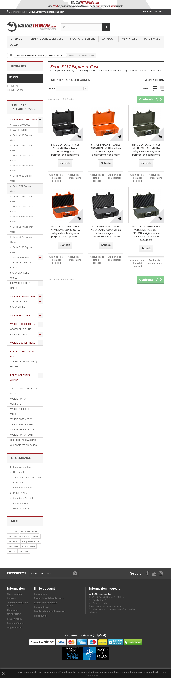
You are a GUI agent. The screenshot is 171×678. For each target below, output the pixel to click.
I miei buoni (40, 615)
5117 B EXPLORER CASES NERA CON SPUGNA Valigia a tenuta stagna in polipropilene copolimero (106, 231)
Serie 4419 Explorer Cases (21, 168)
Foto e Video (152, 38)
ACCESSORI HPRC (19, 301)
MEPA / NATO (129, 38)
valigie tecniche (30, 541)
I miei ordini (40, 594)
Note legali (18, 472)
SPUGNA (13, 546)
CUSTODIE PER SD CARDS (23, 445)
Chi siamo (16, 38)
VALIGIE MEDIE (20, 130)
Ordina (51, 88)
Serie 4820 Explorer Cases (21, 178)
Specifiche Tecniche (82, 38)
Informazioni (21, 458)
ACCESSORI (28, 546)
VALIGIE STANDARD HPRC (23, 296)
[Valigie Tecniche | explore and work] (31, 27)
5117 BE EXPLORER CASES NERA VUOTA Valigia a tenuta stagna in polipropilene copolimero (65, 149)
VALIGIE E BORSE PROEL (22, 343)
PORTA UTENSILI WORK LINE (22, 354)
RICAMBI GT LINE (19, 334)
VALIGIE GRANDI (20, 257)
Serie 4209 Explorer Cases (21, 137)
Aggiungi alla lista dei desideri (56, 177)
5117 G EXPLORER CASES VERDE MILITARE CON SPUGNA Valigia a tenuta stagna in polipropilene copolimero (146, 233)
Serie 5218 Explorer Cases (21, 229)
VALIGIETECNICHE (19, 536)
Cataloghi (108, 38)
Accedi (158, 11)
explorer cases (29, 531)
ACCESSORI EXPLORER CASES (21, 265)
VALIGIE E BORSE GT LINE (23, 324)
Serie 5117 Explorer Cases (21, 188)
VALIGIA (24, 551)
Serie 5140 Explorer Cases (21, 219)
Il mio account (44, 588)
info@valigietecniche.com (108, 606)
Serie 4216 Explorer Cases (21, 148)
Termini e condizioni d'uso (46, 38)
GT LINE (17, 90)
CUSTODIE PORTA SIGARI (23, 440)
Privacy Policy (20, 503)
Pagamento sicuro (22, 487)
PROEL (12, 551)
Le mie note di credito (45, 602)
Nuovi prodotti (14, 594)
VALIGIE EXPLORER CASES (23, 119)
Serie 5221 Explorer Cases (21, 199)
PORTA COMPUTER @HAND (20, 377)
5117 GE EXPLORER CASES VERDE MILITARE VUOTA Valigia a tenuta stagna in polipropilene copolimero (146, 149)
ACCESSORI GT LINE (20, 329)
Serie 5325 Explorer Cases (21, 239)
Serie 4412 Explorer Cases (21, 158)
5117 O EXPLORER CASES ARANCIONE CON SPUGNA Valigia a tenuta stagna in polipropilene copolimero (65, 231)
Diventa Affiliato (21, 508)
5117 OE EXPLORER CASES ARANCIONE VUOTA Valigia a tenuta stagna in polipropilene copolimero (106, 149)
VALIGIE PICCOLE (21, 125)
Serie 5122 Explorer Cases (21, 209)
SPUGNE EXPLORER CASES (20, 275)
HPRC (36, 536)
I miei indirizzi (41, 607)
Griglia (155, 91)
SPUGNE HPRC (17, 307)
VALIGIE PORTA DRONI (21, 419)
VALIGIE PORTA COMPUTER (18, 401)
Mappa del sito (14, 627)
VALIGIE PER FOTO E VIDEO (20, 411)
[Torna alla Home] (10, 55)
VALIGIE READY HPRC (21, 315)
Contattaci (147, 11)
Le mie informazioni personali (49, 611)
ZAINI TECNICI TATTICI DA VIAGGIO (23, 391)
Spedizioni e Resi (22, 467)
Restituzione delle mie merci (49, 598)
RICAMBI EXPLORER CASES (20, 285)
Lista (162, 91)
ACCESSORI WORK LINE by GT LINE (23, 364)
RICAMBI (13, 541)
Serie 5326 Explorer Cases (21, 250)
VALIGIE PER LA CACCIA (22, 429)
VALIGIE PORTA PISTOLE (22, 424)
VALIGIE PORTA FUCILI (21, 435)
